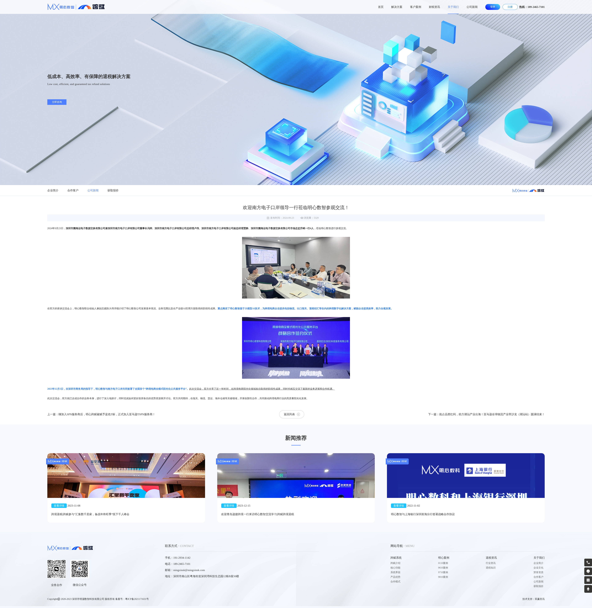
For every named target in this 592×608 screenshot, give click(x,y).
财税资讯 (434, 6)
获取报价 (113, 190)
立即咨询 (57, 102)
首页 (381, 6)
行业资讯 (491, 563)
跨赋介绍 (395, 563)
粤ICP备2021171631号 (137, 599)
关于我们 (453, 6)
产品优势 (395, 577)
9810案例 (443, 577)
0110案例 (443, 563)
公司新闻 (472, 6)
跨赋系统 (396, 557)
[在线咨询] (588, 571)
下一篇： (486, 414)
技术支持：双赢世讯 (533, 599)
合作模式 (395, 581)
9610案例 (443, 567)
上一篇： (101, 414)
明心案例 (443, 557)
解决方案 (396, 6)
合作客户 (72, 190)
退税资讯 (491, 557)
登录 (492, 6)
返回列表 (289, 414)
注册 (510, 7)
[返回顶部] (588, 589)
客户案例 (415, 6)
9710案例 (443, 572)
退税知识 (491, 567)
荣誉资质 (538, 572)
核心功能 (395, 567)
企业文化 (538, 567)
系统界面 (395, 572)
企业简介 (52, 190)
